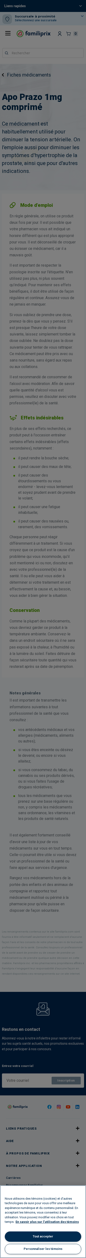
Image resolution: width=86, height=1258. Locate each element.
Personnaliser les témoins (43, 1249)
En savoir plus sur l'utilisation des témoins (47, 1222)
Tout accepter (43, 1236)
